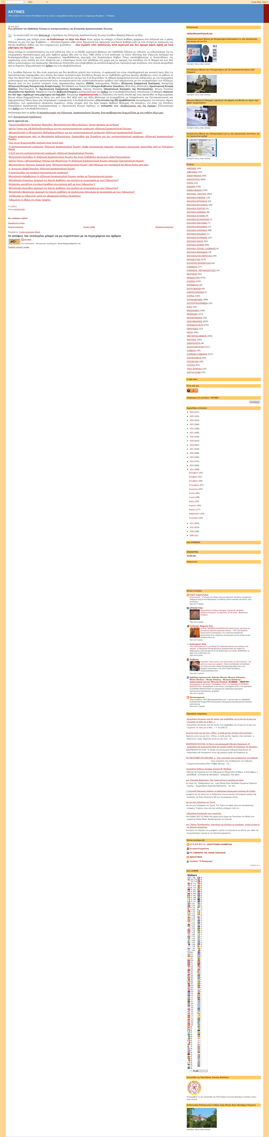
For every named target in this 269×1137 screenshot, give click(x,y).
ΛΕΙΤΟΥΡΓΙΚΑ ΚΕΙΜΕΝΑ (197, 303)
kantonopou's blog (198, 644)
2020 (192, 437)
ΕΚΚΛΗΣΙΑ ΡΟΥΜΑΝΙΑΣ (197, 238)
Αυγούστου (194, 489)
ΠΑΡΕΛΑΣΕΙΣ (192, 329)
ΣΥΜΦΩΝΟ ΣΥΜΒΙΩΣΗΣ (197, 354)
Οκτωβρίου (193, 481)
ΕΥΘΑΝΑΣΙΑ (192, 267)
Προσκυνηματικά (197, 697)
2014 (192, 461)
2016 (192, 453)
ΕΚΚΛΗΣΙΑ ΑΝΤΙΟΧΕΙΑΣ (197, 201)
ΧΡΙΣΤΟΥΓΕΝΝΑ (194, 372)
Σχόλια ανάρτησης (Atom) (29, 232)
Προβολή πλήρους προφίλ (18, 247)
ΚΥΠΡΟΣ (190, 296)
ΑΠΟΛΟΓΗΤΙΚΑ (19, 209)
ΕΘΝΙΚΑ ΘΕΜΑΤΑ (194, 190)
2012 (192, 469)
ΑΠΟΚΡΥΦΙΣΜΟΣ (194, 176)
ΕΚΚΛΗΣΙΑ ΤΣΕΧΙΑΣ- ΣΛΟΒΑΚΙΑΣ (201, 249)
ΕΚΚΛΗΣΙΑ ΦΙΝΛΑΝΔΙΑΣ (197, 252)
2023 (192, 424)
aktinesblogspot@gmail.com (200, 33)
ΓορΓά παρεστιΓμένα (199, 595)
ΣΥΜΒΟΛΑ (191, 351)
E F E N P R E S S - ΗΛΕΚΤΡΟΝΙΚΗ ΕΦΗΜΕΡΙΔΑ (211, 844)
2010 (192, 527)
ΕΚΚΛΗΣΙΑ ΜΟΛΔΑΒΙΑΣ (197, 227)
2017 (192, 449)
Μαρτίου (192, 510)
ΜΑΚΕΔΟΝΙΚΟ (193, 310)
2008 (192, 535)
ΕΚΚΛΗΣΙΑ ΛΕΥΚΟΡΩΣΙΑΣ (198, 219)
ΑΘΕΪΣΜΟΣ (191, 168)
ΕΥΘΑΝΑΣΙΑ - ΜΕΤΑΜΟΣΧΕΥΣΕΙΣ (201, 270)
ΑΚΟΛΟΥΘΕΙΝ (196, 857)
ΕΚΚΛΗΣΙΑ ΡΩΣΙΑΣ (195, 241)
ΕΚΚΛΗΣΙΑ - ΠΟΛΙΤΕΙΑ (196, 194)
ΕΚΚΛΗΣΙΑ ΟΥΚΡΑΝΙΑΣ (197, 230)
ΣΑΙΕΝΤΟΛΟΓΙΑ (193, 343)
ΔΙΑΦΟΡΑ (191, 187)
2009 (192, 531)
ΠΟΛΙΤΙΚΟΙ (191, 340)
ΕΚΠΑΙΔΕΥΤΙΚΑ (193, 259)
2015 (192, 457)
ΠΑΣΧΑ (190, 332)
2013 (192, 465)
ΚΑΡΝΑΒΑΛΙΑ (193, 285)
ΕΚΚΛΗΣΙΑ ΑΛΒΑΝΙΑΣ (196, 198)
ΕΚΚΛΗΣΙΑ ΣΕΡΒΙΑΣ (195, 245)
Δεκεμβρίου (194, 473)
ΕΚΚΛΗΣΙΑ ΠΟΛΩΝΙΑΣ (196, 234)
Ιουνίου (192, 497)
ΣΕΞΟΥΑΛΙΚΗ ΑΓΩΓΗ (196, 347)
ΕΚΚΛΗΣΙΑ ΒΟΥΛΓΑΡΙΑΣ (197, 205)
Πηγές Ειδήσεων (196, 700)
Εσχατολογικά (195, 597)
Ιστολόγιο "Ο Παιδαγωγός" (201, 861)
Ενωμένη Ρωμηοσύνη (199, 849)
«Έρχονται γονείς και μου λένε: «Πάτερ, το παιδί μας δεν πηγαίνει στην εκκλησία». (218, 733)
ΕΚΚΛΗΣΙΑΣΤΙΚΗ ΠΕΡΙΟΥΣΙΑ (199, 256)
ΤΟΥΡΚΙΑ (191, 365)
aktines (27, 239)
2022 (192, 429)
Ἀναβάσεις (194, 659)
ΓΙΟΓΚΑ (190, 183)
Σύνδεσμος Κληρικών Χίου (201, 626)
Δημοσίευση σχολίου (16, 223)
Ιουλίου (192, 493)
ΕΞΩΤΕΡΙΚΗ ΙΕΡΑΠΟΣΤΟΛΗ (199, 263)
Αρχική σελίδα (89, 227)
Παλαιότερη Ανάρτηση (164, 227)
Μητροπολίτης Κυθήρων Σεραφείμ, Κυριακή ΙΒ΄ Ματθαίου (208, 769)
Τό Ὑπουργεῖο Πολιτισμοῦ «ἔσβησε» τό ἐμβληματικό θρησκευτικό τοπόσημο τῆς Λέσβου (220, 791)
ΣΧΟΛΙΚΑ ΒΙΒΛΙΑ (194, 358)
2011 (192, 523)
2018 (192, 445)
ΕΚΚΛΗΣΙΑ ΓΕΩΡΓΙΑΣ (196, 208)
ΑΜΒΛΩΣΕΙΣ (192, 172)
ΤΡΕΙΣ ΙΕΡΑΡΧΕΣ (194, 369)
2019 (192, 441)
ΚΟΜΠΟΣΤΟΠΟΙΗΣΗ (195, 292)
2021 (192, 433)
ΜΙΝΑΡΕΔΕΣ (192, 314)
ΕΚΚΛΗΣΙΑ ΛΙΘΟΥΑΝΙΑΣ (197, 223)
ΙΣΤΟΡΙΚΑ (191, 281)
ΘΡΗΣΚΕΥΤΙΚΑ (193, 278)
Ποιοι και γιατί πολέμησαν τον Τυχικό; (200, 802)
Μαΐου (192, 501)
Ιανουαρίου (194, 518)
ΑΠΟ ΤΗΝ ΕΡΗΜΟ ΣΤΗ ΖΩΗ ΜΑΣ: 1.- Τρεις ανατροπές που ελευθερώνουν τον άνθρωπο (221, 758)
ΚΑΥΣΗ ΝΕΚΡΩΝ (194, 289)
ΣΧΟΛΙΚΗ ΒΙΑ (193, 361)
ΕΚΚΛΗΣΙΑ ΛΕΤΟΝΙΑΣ (196, 216)
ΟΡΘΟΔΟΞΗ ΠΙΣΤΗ (195, 325)
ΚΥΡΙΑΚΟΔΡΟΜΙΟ (194, 300)
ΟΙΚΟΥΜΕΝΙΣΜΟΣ (194, 321)
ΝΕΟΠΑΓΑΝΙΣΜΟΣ (194, 318)
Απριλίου (193, 505)
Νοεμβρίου (193, 477)
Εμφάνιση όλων (255, 865)
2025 (192, 416)
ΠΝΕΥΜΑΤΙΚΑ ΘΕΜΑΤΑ (197, 336)
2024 (192, 420)
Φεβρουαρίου (194, 514)
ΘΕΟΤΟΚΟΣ (192, 274)
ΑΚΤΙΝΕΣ (16, 12)
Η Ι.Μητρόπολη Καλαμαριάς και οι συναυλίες (203, 813)
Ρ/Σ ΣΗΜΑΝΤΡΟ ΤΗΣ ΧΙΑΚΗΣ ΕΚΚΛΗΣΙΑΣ (208, 853)
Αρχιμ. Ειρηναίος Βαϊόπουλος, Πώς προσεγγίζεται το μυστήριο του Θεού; (214, 780)
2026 (192, 412)
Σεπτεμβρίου (194, 485)
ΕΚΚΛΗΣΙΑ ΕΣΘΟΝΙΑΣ (196, 212)
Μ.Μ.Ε (189, 307)
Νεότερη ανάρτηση (15, 227)
